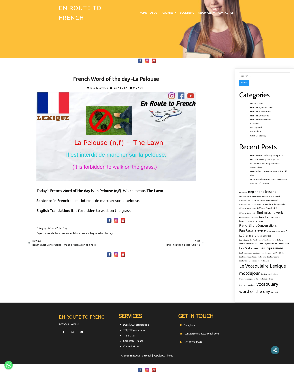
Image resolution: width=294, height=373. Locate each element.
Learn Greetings (265, 240)
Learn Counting (264, 236)
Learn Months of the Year (248, 244)
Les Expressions (271, 248)
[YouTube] (153, 61)
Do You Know (256, 103)
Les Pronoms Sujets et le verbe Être (252, 257)
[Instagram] (147, 61)
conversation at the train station (274, 204)
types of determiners (247, 285)
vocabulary (88, 233)
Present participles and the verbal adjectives (256, 279)
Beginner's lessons (262, 191)
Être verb (274, 292)
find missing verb (270, 212)
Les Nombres (278, 253)
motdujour (76, 233)
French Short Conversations (258, 225)
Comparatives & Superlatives (250, 196)
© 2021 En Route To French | (137, 355)
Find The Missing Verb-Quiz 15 (264, 159)
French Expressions (259, 115)
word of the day (104, 233)
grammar (260, 230)
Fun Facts (246, 230)
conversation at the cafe (269, 200)
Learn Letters (278, 240)
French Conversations (260, 111)
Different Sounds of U (247, 213)
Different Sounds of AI (247, 208)
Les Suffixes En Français (248, 261)
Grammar (254, 123)
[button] (275, 350)
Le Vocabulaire (52, 233)
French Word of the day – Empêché (266, 155)
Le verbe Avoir (263, 261)
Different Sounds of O (267, 208)
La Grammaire (247, 235)
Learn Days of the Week (248, 240)
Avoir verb (243, 192)
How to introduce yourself (277, 231)
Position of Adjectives (269, 274)
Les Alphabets (283, 244)
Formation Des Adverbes (248, 218)
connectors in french (271, 196)
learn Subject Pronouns (268, 244)
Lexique (65, 233)
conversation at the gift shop (249, 204)
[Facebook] (140, 61)
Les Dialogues (248, 248)
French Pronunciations (260, 119)
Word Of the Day (57, 228)
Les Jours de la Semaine (262, 253)
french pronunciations (251, 221)
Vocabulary (255, 131)
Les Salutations (273, 257)
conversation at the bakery (249, 200)
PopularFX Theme (163, 355)
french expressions (270, 217)
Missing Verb (256, 127)
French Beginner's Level (261, 107)
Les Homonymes (245, 253)
